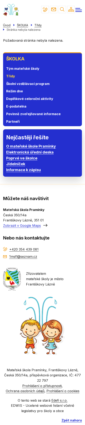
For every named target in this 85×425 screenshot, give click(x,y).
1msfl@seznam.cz (53, 9)
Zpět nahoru (71, 420)
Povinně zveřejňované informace (33, 114)
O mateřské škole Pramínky (31, 146)
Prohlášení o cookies (62, 391)
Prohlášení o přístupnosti (42, 386)
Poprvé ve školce (21, 158)
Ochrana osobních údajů (25, 391)
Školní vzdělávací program (28, 84)
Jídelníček (15, 164)
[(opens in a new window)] (12, 279)
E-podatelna (16, 106)
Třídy (10, 76)
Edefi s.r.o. (59, 400)
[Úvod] (11, 10)
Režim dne (14, 91)
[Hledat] (62, 9)
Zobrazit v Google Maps (22, 225)
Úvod (7, 25)
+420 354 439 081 (45, 9)
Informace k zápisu (23, 170)
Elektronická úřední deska (30, 152)
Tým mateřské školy (22, 68)
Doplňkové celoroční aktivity (29, 99)
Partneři (13, 121)
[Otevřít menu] (78, 10)
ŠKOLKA (15, 58)
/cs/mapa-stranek (71, 9)
